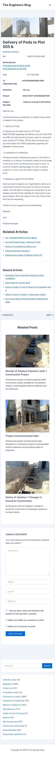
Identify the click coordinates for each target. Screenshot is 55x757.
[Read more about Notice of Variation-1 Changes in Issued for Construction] (27, 477)
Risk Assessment (10, 721)
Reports (6, 717)
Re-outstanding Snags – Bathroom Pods (22, 242)
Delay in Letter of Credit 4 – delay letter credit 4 (25, 294)
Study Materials (9, 730)
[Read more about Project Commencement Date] (27, 416)
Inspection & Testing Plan (14, 701)
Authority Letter (9, 680)
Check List (7, 688)
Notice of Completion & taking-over (20, 246)
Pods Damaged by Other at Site (16, 65)
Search (47, 666)
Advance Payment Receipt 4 (17, 251)
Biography (7, 684)
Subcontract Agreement (13, 734)
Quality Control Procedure (14, 713)
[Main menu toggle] (49, 5)
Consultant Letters (11, 692)
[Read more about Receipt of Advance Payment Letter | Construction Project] (27, 351)
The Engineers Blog (17, 5)
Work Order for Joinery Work (17, 283)
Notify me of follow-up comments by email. (26, 620)
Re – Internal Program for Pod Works (21, 238)
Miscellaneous (9, 709)
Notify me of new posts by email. (22, 626)
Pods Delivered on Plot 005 (14, 69)
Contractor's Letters (11, 696)
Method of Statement (12, 705)
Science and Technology (13, 726)
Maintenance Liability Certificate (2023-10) (23, 255)
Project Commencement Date (22, 435)
